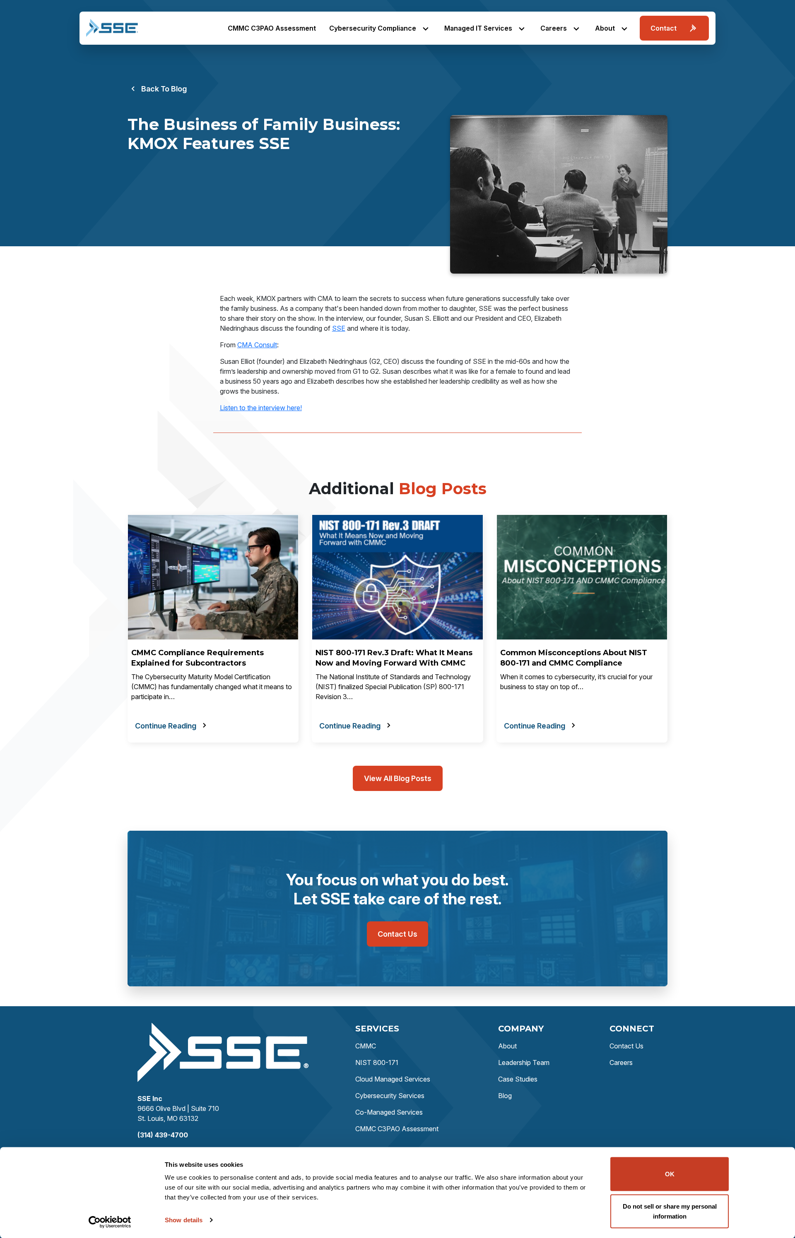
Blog (505, 1095)
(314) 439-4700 (162, 1135)
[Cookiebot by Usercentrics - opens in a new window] (110, 1222)
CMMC (365, 1046)
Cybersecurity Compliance (372, 28)
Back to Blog (164, 88)
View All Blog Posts (397, 778)
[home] (112, 28)
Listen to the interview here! (261, 408)
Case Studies (517, 1079)
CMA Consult (257, 345)
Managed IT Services (478, 28)
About (605, 28)
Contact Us (397, 934)
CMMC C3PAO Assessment (272, 28)
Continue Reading (165, 725)
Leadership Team (523, 1062)
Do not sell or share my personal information (670, 1210)
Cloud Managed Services (392, 1079)
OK (670, 1174)
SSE (338, 328)
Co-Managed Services (389, 1112)
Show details (183, 1220)
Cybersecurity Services (389, 1095)
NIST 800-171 (376, 1062)
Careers (553, 28)
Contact (663, 28)
